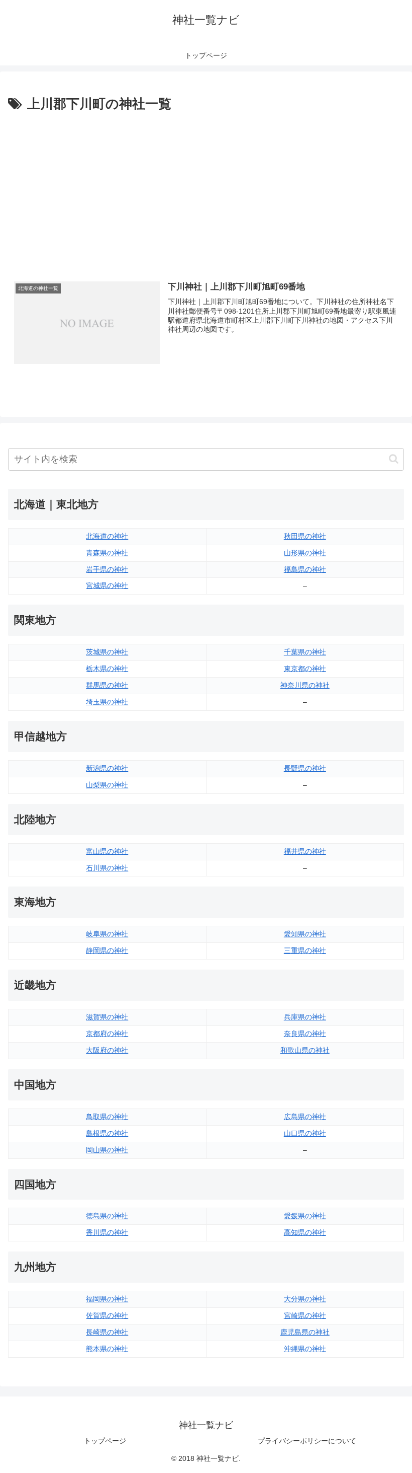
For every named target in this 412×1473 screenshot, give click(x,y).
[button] (393, 459)
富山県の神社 (107, 851)
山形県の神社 (305, 553)
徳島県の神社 (107, 1216)
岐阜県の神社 (107, 934)
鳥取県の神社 (107, 1117)
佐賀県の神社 (107, 1315)
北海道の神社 (107, 536)
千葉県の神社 (305, 652)
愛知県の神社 (305, 934)
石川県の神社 (107, 868)
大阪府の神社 (107, 1050)
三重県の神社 (305, 950)
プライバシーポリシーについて (307, 1441)
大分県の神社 (305, 1299)
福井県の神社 (305, 851)
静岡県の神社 (107, 950)
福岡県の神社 (107, 1299)
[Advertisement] (206, 190)
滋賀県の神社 (107, 1017)
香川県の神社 (107, 1232)
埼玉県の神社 (107, 702)
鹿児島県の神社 (305, 1332)
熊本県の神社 (107, 1349)
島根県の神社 (107, 1133)
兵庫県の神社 (305, 1017)
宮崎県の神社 (305, 1315)
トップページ (105, 1441)
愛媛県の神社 (305, 1216)
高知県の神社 (305, 1232)
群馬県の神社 (107, 685)
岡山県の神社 (107, 1150)
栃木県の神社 (107, 669)
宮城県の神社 (107, 585)
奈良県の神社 (305, 1033)
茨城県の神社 (107, 652)
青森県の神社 (107, 553)
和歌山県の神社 (305, 1050)
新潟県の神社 (107, 768)
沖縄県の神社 (305, 1349)
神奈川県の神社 (305, 685)
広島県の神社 (305, 1117)
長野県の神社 (305, 768)
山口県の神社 (305, 1133)
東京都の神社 (305, 669)
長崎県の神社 (107, 1332)
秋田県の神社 (305, 536)
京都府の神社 (107, 1033)
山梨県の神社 (107, 785)
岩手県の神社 (107, 569)
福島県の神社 (305, 569)
